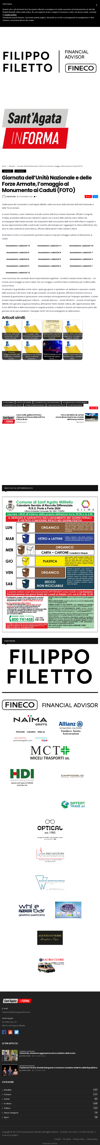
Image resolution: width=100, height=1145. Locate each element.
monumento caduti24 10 (81, 245)
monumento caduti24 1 (81, 266)
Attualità (12, 166)
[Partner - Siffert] (72, 804)
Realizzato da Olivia (50, 1143)
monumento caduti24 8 (49, 252)
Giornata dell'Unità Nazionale (48, 402)
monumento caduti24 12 (18, 272)
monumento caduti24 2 (49, 266)
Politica (7, 1108)
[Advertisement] (50, 379)
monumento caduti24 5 (49, 259)
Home (4, 166)
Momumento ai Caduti (13, 405)
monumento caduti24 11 (49, 245)
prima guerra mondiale (35, 405)
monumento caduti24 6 (17, 259)
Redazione (11, 197)
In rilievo (20, 171)
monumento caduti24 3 (17, 266)
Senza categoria (11, 1112)
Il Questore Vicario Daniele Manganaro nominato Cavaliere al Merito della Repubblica (58, 1067)
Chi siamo (67, 1139)
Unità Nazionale (76, 405)
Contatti (57, 1139)
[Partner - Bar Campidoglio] (72, 776)
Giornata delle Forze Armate (75, 402)
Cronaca (23, 1051)
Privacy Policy (78, 1139)
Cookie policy (91, 1139)
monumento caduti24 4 (81, 259)
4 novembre (9, 402)
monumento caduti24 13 (18, 245)
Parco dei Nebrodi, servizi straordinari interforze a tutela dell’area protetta (70, 418)
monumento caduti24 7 (81, 252)
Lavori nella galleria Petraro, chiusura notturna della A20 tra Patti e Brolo (30, 418)
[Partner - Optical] (50, 829)
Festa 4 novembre (24, 402)
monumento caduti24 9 (17, 252)
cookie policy (11, 15)
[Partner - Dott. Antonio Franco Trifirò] (50, 882)
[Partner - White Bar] (32, 909)
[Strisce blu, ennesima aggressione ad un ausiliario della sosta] (10, 1055)
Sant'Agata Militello (57, 405)
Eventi (7, 1099)
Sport (6, 1117)
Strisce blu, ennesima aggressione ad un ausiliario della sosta (47, 1053)
